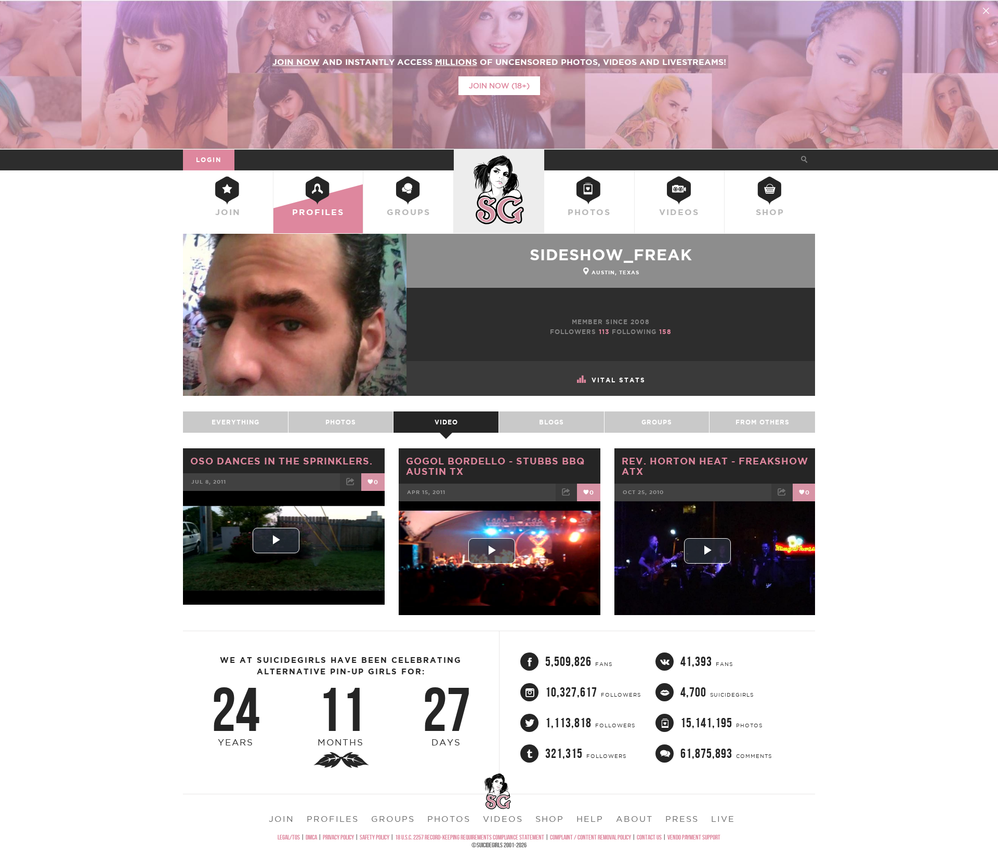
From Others (763, 422)
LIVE (723, 818)
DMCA (311, 837)
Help (589, 818)
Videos (679, 212)
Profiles (318, 212)
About (634, 818)
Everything (235, 422)
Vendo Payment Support (693, 837)
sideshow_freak (611, 254)
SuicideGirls (499, 159)
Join (228, 212)
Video (446, 422)
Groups (408, 212)
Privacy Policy (338, 837)
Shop (770, 212)
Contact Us (649, 837)
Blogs (551, 422)
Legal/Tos (289, 837)
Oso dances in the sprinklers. (281, 461)
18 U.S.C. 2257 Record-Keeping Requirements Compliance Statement (469, 837)
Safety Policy (374, 837)
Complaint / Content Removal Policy (590, 837)
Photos (589, 212)
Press (682, 818)
